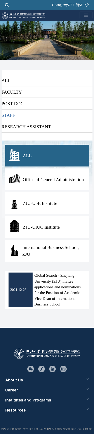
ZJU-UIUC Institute (41, 227)
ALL (6, 80)
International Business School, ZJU (50, 251)
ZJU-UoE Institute (40, 203)
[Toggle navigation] (86, 15)
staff (8, 115)
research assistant (26, 126)
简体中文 (83, 5)
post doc (13, 103)
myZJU (68, 5)
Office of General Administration (53, 179)
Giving (57, 5)
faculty (12, 91)
